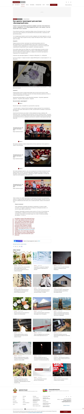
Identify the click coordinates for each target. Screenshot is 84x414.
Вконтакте (66, 2)
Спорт (44, 4)
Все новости (17, 4)
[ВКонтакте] (16, 246)
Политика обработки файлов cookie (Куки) (46, 406)
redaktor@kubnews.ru (66, 401)
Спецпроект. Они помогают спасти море (46, 398)
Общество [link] (35, 265)
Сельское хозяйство (26, 402)
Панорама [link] (15, 265)
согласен (65, 411)
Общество (23, 4)
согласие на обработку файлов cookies (35, 412)
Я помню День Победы (46, 396)
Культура (24, 396)
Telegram (70, 2)
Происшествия (38, 4)
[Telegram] (20, 246)
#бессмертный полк (17, 244)
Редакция (44, 400)
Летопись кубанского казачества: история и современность (36, 400)
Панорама (34, 396)
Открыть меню (13, 5)
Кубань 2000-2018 (36, 404)
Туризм (47, 4)
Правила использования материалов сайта (47, 404)
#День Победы (23, 244)
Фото (23, 397)
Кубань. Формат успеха (36, 405)
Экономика (32, 4)
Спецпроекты (53, 4)
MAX (39, 241)
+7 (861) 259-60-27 (67, 400)
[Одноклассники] (18, 246)
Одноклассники (68, 2)
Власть (27, 4)
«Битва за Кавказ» (36, 397)
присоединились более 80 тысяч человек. (27, 229)
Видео (24, 399)
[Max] (22, 246)
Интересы (24, 404)
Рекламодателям (45, 401)
